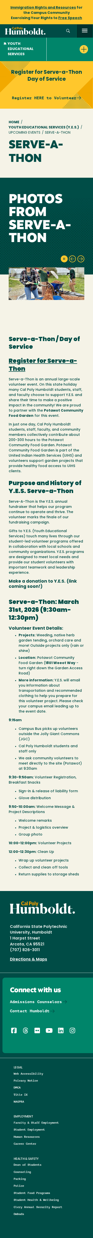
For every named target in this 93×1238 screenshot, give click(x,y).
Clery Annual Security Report (38, 1207)
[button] (68, 31)
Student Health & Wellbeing (36, 1200)
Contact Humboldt (30, 1011)
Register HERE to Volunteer (44, 98)
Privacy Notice (26, 1080)
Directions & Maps (28, 960)
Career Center (25, 1143)
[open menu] (84, 31)
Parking (20, 1179)
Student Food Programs (32, 1193)
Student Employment (29, 1129)
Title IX (21, 1094)
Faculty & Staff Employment (36, 1122)
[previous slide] (72, 258)
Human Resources (27, 1137)
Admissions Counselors (36, 1001)
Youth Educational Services (20, 49)
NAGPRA (19, 1101)
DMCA (17, 1087)
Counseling (22, 1172)
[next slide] (80, 258)
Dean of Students (27, 1164)
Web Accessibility (28, 1073)
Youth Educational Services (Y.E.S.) (44, 127)
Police (19, 1186)
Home (14, 122)
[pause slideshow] (64, 258)
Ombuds (19, 1214)
